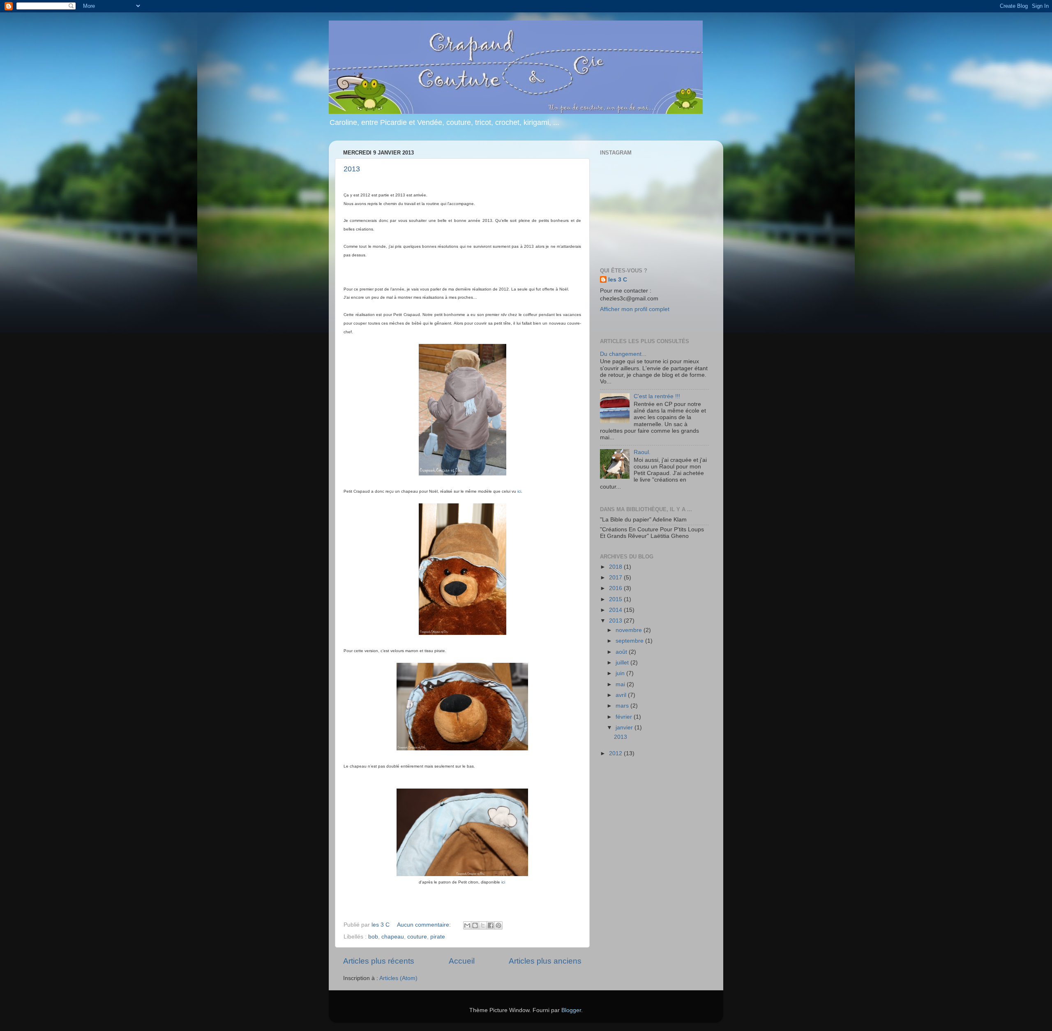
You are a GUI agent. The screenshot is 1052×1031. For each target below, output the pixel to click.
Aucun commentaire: (424, 925)
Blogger (571, 1010)
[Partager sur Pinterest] (498, 925)
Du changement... (623, 354)
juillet (623, 663)
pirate (437, 937)
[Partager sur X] (483, 925)
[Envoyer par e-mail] (467, 925)
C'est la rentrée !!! (657, 396)
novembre (630, 630)
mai (621, 684)
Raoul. (642, 452)
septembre (630, 641)
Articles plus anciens (545, 961)
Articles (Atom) (398, 978)
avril (622, 695)
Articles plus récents (378, 961)
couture (417, 937)
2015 (616, 599)
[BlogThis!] (475, 925)
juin (621, 673)
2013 (352, 169)
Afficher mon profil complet (634, 309)
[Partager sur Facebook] (491, 925)
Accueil (462, 961)
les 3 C (617, 280)
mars (623, 706)
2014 (616, 610)
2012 (616, 753)
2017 (616, 577)
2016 (616, 588)
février (625, 717)
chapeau (392, 937)
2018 (616, 567)
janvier (625, 727)
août (622, 652)
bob (373, 937)
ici (519, 491)
